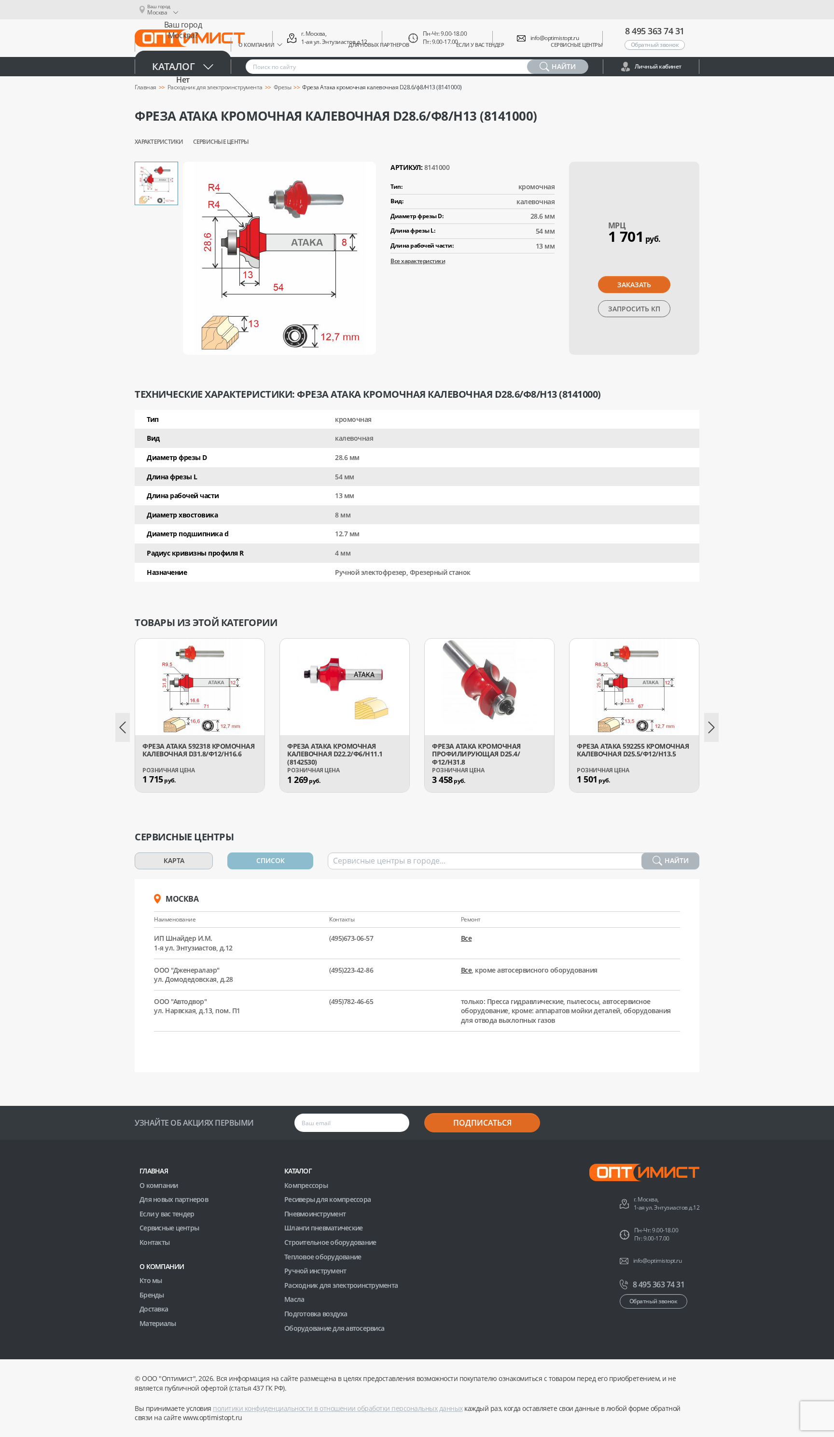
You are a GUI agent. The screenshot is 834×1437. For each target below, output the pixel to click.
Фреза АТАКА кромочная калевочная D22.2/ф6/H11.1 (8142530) (335, 754)
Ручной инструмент (315, 1270)
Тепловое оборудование (322, 1256)
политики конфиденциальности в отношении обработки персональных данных (338, 1408)
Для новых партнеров (173, 1199)
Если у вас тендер (166, 1213)
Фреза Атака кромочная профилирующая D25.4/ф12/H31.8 (476, 754)
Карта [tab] (174, 860)
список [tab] (270, 860)
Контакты (154, 1242)
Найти (677, 860)
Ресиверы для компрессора (327, 1199)
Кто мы (150, 1280)
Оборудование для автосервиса (334, 1328)
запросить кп (634, 308)
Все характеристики (417, 261)
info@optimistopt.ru (554, 38)
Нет (183, 79)
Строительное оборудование (330, 1242)
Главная (153, 1170)
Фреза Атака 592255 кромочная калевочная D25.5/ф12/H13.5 (633, 750)
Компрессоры (306, 1185)
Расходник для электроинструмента (341, 1285)
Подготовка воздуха (316, 1313)
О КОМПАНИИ (161, 1266)
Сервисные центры (221, 142)
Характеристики (159, 142)
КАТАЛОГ (298, 1170)
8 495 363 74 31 (654, 31)
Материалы (157, 1323)
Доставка (153, 1308)
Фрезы (283, 87)
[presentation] (122, 727)
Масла (294, 1299)
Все (466, 938)
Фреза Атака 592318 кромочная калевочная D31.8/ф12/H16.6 (198, 750)
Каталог (173, 66)
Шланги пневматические (323, 1227)
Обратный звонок (655, 45)
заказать (634, 284)
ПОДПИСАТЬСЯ (482, 1122)
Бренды (151, 1294)
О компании (158, 1185)
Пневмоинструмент (315, 1213)
